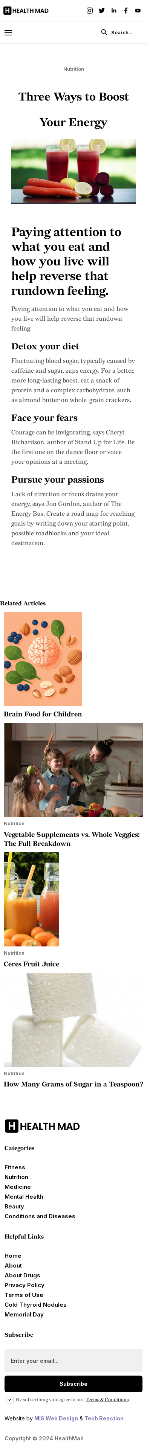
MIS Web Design (56, 1418)
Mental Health (24, 1196)
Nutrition (16, 1177)
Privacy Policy (24, 1285)
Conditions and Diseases (40, 1216)
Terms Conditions (107, 1400)
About (13, 1265)
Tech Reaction (104, 1418)
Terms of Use (24, 1294)
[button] (12, 32)
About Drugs (22, 1275)
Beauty (14, 1206)
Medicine (18, 1186)
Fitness (15, 1167)
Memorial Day (24, 1314)
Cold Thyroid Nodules (36, 1304)
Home (13, 1255)
